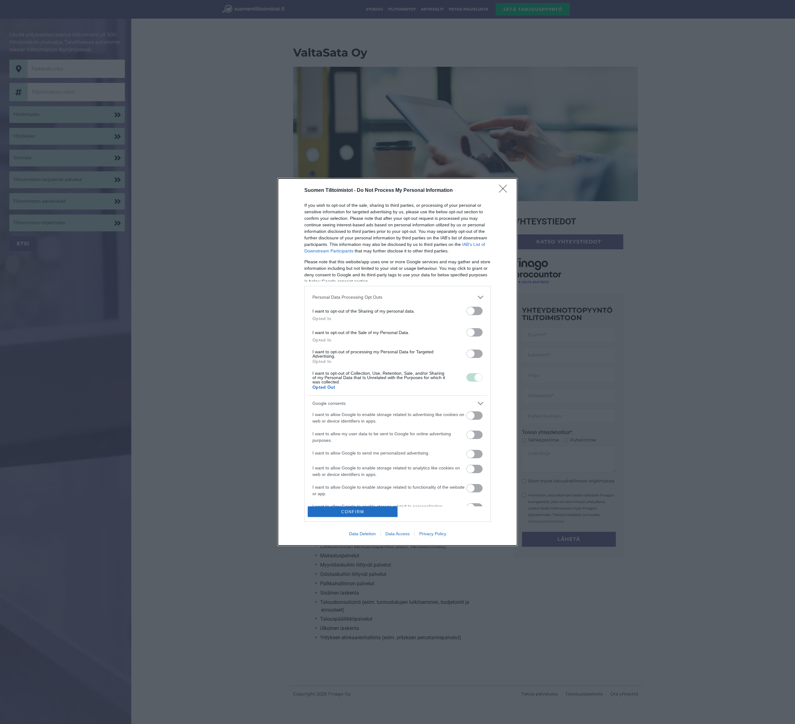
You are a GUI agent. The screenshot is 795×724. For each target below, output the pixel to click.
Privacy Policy (432, 533)
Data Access (397, 533)
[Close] (505, 191)
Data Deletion (362, 533)
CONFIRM (352, 511)
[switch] (474, 311)
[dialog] (397, 362)
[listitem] (397, 297)
